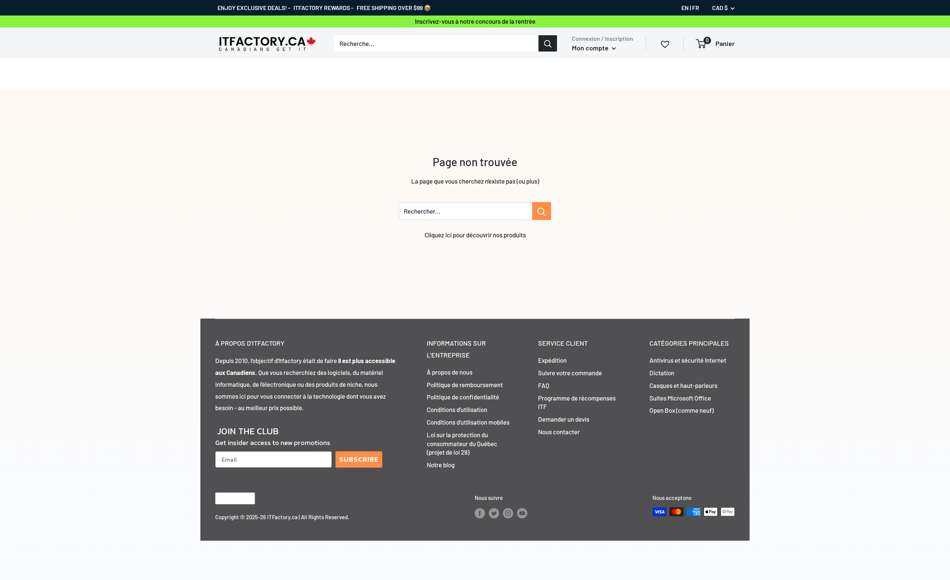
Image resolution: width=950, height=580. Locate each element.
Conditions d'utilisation (457, 409)
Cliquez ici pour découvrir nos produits (475, 234)
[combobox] (436, 43)
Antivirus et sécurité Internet (687, 360)
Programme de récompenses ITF (577, 402)
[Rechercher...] (541, 211)
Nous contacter (559, 431)
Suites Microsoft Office (680, 398)
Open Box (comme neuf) (681, 410)
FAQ (543, 385)
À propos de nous (449, 372)
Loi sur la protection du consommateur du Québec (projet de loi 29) (462, 443)
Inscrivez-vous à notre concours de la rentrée (475, 21)
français (228, 498)
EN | (686, 7)
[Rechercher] (547, 43)
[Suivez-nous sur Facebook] (480, 512)
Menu (223, 74)
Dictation (661, 372)
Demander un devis (563, 419)
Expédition (552, 360)
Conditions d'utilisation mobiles (468, 422)
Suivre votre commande (570, 372)
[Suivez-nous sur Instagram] (508, 512)
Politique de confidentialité (463, 397)
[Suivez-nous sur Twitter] (494, 512)
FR (695, 7)
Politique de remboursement (465, 384)
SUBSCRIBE (359, 459)
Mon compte (591, 48)
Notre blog (441, 464)
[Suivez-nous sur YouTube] (522, 512)
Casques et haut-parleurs (683, 385)
